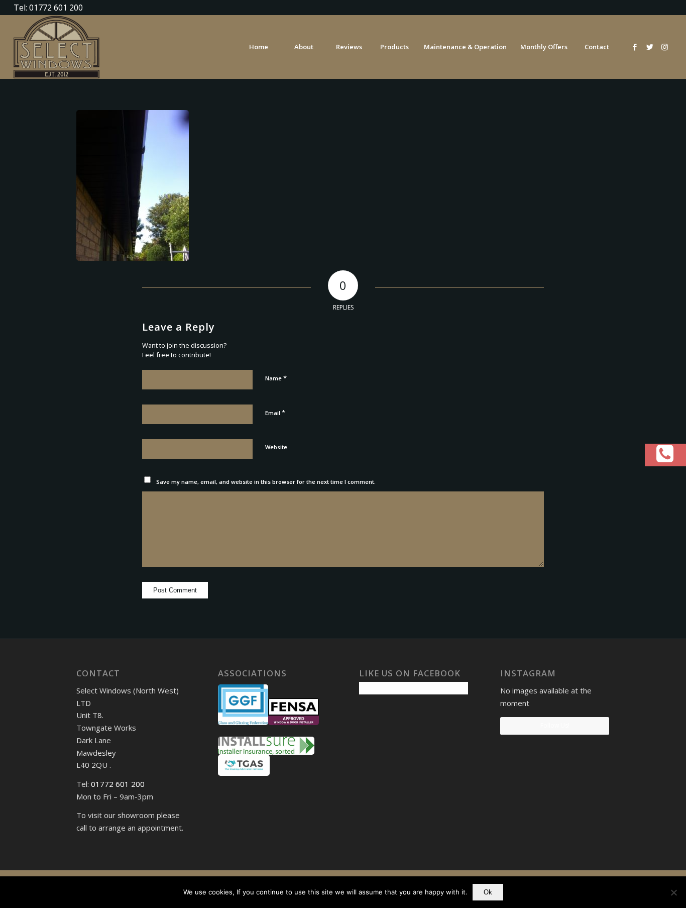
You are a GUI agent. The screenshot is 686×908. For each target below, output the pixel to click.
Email (275, 412)
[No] (673, 892)
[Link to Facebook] (634, 46)
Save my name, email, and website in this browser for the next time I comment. (266, 481)
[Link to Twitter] (649, 46)
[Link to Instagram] (664, 46)
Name (276, 377)
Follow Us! (554, 725)
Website (276, 447)
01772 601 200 (118, 784)
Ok (488, 892)
